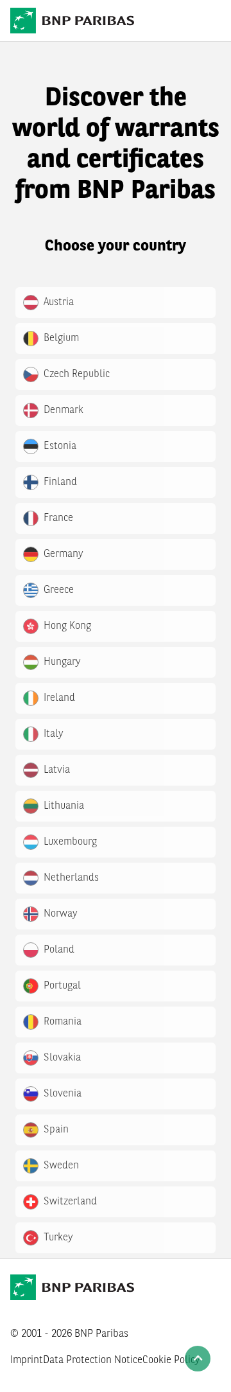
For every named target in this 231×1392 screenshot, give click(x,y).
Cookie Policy (171, 1360)
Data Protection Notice (92, 1360)
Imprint (26, 1360)
